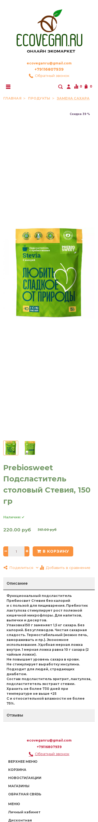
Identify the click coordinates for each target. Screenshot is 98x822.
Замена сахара (73, 98)
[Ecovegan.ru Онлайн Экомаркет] (49, 28)
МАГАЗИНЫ (18, 786)
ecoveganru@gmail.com (49, 63)
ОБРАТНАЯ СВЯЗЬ (24, 794)
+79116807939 (49, 69)
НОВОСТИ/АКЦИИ (24, 778)
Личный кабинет (24, 812)
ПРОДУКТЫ (39, 98)
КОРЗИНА (17, 770)
